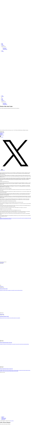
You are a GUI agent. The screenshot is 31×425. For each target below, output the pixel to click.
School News (4, 48)
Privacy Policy (12, 420)
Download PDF (2, 262)
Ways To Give (3, 419)
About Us (3, 417)
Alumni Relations (4, 418)
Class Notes (3, 45)
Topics (2, 50)
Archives (3, 51)
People (2, 44)
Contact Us (3, 416)
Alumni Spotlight (5, 49)
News (2, 43)
